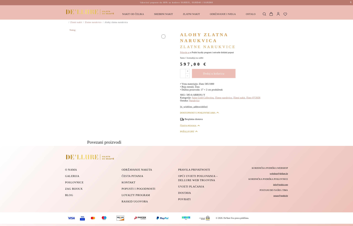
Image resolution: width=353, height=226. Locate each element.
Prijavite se (185, 52)
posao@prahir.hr (280, 196)
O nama (71, 169)
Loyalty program (136, 195)
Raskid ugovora (135, 201)
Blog (69, 195)
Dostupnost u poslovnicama (198, 113)
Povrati (184, 199)
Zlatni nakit (76, 22)
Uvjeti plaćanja (191, 186)
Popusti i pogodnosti (138, 188)
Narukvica (194, 100)
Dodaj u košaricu (213, 73)
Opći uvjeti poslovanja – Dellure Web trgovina (198, 178)
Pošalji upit (187, 131)
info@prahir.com (280, 184)
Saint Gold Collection (203, 97)
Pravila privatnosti (194, 169)
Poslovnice (74, 182)
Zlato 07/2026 (253, 97)
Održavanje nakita (137, 169)
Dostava (184, 192)
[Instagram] (286, 205)
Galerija (72, 176)
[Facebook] (279, 205)
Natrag (72, 30)
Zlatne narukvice (93, 22)
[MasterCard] (93, 218)
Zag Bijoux (74, 188)
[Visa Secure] (82, 218)
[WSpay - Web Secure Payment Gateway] (163, 218)
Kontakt (128, 182)
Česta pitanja (188, 126)
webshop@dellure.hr (279, 173)
